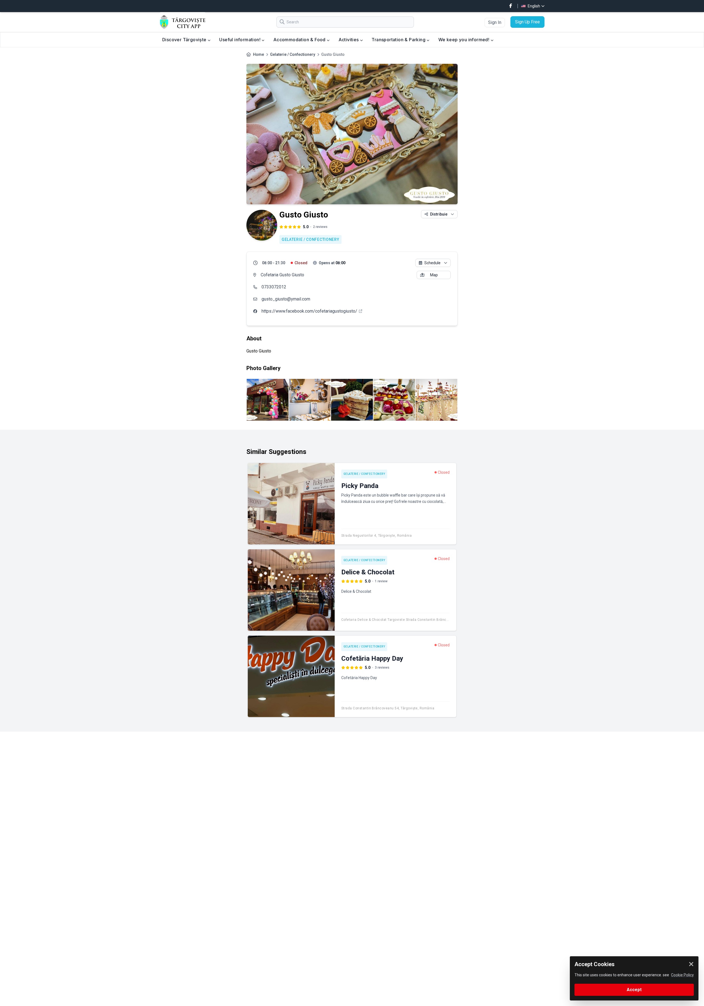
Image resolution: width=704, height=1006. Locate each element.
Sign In (494, 22)
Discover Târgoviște (185, 39)
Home (258, 54)
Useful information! (240, 39)
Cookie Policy (682, 975)
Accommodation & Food (300, 39)
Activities (349, 39)
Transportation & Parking (399, 39)
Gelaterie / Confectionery (292, 54)
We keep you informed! (464, 39)
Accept (634, 989)
